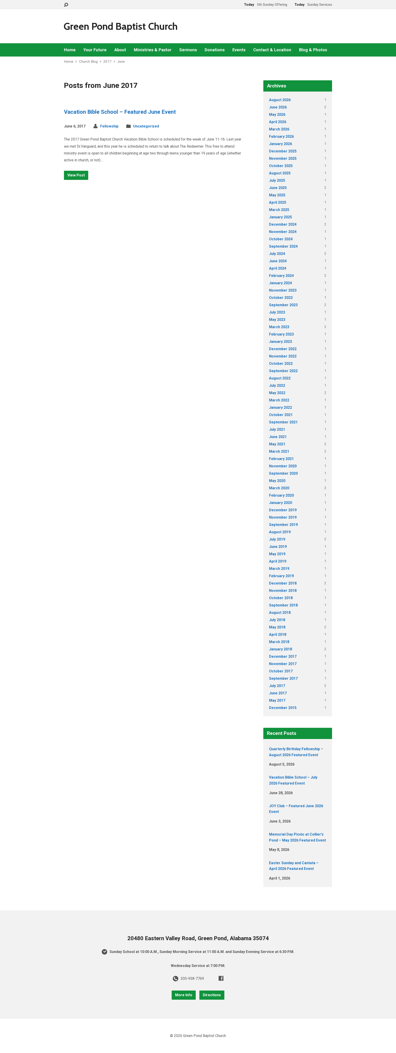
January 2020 (280, 503)
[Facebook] (221, 978)
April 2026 (277, 122)
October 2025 (281, 166)
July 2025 (277, 180)
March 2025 (279, 210)
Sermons (188, 50)
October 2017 (281, 671)
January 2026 (280, 144)
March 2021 (279, 451)
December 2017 (283, 656)
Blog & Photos (313, 50)
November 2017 (283, 664)
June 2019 (278, 546)
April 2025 (277, 202)
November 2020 (283, 466)
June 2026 (278, 107)
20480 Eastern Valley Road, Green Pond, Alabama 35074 (198, 938)
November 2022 (283, 356)
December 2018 (283, 583)
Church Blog (88, 62)
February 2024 (281, 275)
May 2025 (277, 195)
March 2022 (279, 400)
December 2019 (283, 510)
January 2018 (280, 649)
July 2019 (277, 539)
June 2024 (278, 261)
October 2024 (281, 239)
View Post (76, 175)
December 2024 (283, 224)
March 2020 (279, 488)
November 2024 (283, 232)
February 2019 (281, 576)
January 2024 (280, 283)
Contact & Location (272, 50)
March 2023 (279, 327)
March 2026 (279, 129)
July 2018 (277, 620)
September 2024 (283, 246)
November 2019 (283, 517)
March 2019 (279, 568)
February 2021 (281, 459)
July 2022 (277, 385)
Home (70, 50)
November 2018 (283, 590)
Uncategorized (146, 126)
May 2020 (277, 481)
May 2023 (277, 319)
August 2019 (280, 532)
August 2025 (280, 173)
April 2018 (277, 634)
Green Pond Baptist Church (120, 26)
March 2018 (279, 642)
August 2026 (280, 100)
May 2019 (277, 554)
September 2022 (283, 371)
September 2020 (283, 473)
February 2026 (281, 136)
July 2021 (277, 429)
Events (238, 50)
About (120, 50)
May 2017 (277, 700)
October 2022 (281, 363)
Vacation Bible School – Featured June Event (120, 112)
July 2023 (277, 312)
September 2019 (283, 524)
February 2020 (281, 495)
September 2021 (283, 422)
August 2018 (280, 612)
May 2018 (277, 627)
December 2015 (283, 708)
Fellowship (109, 126)
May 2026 (277, 114)
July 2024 (277, 254)
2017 (107, 62)
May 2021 (277, 444)
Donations (215, 50)
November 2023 (283, 290)
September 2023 (283, 305)
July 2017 (277, 686)
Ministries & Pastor (152, 50)
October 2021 (281, 415)
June (121, 62)
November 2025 (283, 158)
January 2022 (280, 407)
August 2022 (280, 378)
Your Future (95, 50)
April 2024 (277, 268)
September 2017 (283, 678)
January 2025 (280, 217)
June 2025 (278, 188)
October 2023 (281, 297)
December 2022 (283, 349)
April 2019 (277, 561)
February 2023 (281, 334)
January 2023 (280, 341)
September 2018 (283, 605)
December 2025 (283, 151)
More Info (183, 995)
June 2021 (278, 437)
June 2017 (278, 693)
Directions (212, 995)
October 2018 (281, 598)
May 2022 (277, 393)
